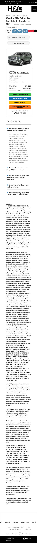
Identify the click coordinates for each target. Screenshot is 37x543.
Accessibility (29, 534)
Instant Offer (25, 522)
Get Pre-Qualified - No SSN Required (20, 107)
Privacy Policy (21, 534)
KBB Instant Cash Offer (20, 98)
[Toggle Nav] (34, 9)
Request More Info (19, 102)
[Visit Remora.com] (27, 539)
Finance (15, 522)
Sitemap (14, 534)
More (19, 90)
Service (7, 522)
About (34, 522)
